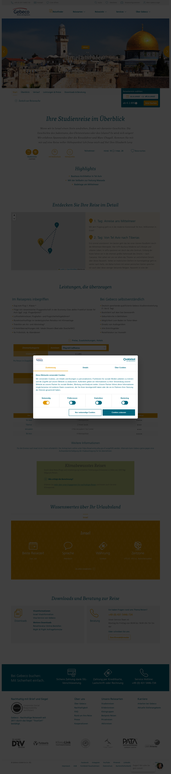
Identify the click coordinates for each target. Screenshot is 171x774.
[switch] (72, 403)
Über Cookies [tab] (120, 368)
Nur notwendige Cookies (85, 412)
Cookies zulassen (119, 412)
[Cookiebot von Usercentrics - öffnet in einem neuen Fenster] (125, 360)
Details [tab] (85, 368)
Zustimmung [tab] (50, 368)
